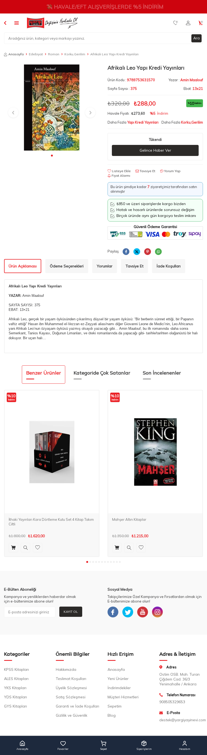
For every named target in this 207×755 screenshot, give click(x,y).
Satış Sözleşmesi (70, 697)
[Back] (5, 23)
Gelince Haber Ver (155, 150)
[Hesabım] (188, 23)
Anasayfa (16, 54)
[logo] (52, 23)
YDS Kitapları (15, 697)
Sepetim (115, 706)
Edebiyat (36, 54)
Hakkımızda (66, 669)
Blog (112, 715)
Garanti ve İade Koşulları (77, 706)
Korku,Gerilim (74, 54)
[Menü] (16, 23)
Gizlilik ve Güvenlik (71, 715)
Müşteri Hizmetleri (123, 697)
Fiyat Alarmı (120, 176)
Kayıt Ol (71, 612)
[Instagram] (157, 612)
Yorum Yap (172, 171)
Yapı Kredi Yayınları (142, 122)
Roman (53, 54)
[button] (52, 156)
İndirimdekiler (119, 687)
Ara (196, 38)
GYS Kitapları (15, 706)
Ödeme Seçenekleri (67, 266)
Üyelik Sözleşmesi (71, 687)
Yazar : (185, 80)
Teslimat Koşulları (71, 678)
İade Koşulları (169, 266)
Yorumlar (104, 266)
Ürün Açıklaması (23, 266)
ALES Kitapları (16, 678)
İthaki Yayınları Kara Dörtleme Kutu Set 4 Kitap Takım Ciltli (51, 521)
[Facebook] (113, 612)
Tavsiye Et (147, 171)
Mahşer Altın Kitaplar (129, 519)
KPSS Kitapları (16, 669)
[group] (51, 107)
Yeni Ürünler (118, 678)
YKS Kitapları (15, 687)
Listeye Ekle (121, 171)
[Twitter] (127, 612)
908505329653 (172, 701)
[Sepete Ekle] (13, 547)
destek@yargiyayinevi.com (181, 719)
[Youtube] (142, 612)
